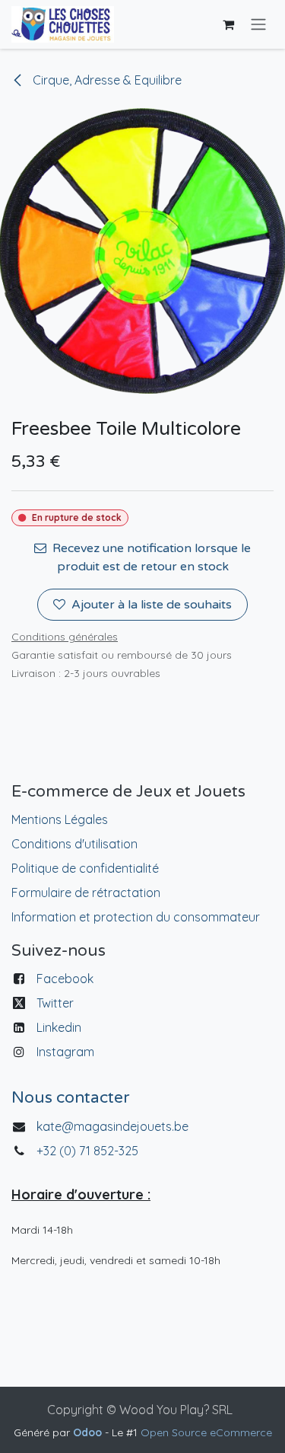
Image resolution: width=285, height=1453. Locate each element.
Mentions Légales (59, 819)
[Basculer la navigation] (258, 24)
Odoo (89, 1432)
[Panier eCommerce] (228, 24)
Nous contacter (70, 1097)
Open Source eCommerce (206, 1432)
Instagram (65, 1051)
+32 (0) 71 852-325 (88, 1150)
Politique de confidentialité (85, 868)
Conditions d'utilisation (74, 843)
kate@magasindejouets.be (112, 1126)
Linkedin (58, 1027)
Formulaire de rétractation (85, 892)
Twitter (55, 1003)
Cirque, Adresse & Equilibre (106, 80)
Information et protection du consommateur (135, 916)
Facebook (64, 978)
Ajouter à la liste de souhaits (151, 604)
